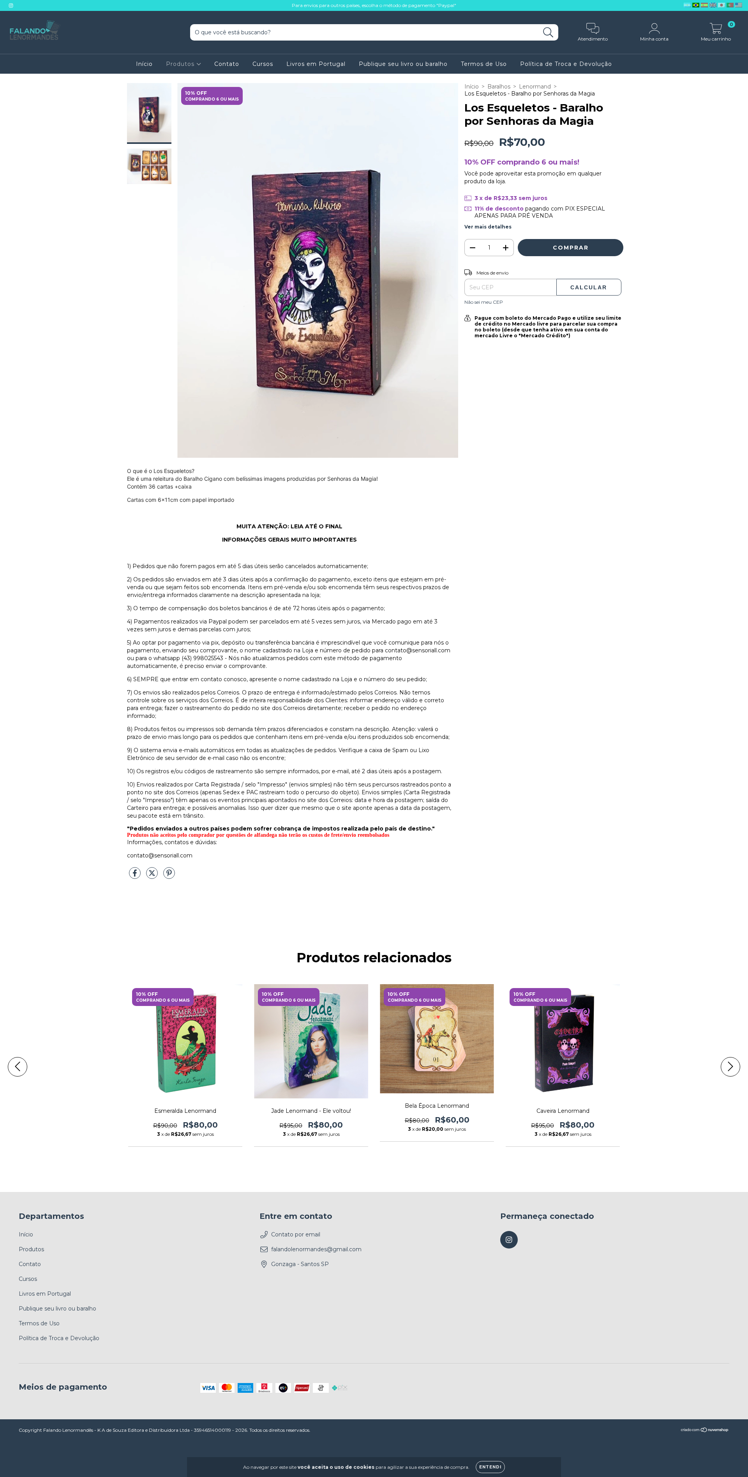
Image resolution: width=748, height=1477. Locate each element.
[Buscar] (548, 32)
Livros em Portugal (316, 63)
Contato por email (295, 1234)
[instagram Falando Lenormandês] (11, 5)
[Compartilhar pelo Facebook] (135, 876)
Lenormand (535, 86)
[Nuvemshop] (705, 1431)
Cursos (262, 63)
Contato (226, 63)
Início (144, 63)
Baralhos (498, 86)
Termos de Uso (484, 63)
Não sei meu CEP (483, 302)
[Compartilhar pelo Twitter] (152, 876)
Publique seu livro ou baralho (403, 63)
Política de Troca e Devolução (566, 63)
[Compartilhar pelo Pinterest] (169, 876)
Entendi (490, 1467)
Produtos (181, 63)
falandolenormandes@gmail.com (316, 1249)
